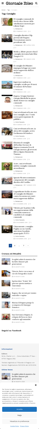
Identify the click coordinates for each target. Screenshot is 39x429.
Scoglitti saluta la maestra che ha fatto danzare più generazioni (23, 261)
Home (3, 10)
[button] (36, 385)
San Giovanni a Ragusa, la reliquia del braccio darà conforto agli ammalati (22, 317)
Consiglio (14, 10)
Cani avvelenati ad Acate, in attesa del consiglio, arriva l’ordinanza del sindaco (25, 131)
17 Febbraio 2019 (20, 78)
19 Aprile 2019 (30, 45)
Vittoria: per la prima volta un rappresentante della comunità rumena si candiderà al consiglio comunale (24, 212)
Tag (8, 10)
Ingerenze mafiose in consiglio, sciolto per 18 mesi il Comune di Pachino (25, 84)
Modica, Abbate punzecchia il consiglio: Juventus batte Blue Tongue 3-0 (25, 54)
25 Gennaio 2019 (20, 138)
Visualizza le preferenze (19, 421)
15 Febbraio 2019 (20, 92)
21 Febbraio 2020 (21, 31)
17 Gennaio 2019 (30, 185)
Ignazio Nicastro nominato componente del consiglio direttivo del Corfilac (24, 180)
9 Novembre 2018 (21, 238)
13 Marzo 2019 (30, 59)
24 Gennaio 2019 (20, 159)
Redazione (18, 29)
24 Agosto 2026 (18, 267)
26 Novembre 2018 (21, 222)
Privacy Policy (24, 426)
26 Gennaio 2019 (20, 124)
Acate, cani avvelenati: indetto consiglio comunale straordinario (25, 166)
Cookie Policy (14, 426)
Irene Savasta (19, 122)
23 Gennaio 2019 (20, 173)
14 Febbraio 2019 (20, 108)
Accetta (20, 409)
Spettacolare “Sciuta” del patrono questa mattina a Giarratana (22, 283)
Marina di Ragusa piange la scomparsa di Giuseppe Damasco (23, 305)
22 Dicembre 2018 (21, 204)
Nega (19, 415)
